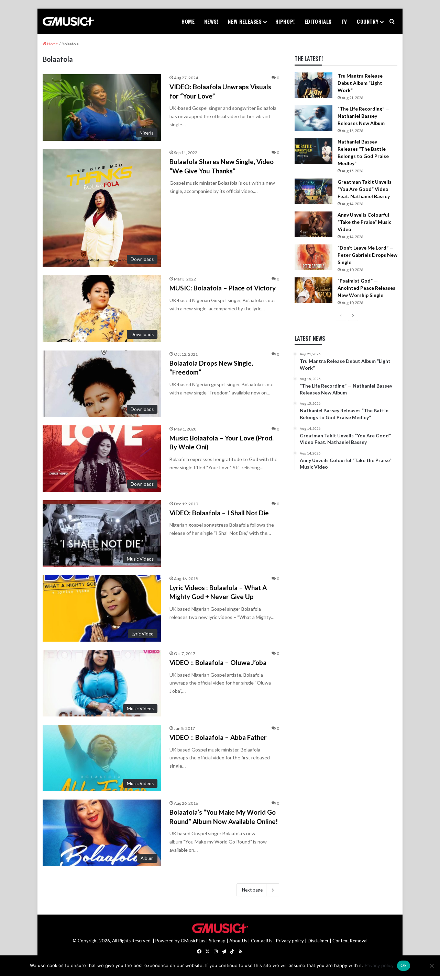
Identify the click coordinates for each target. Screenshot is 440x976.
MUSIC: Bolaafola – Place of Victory (222, 288)
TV (344, 21)
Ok (403, 965)
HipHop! (285, 21)
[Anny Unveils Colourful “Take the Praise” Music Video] (313, 224)
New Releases (245, 21)
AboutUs (238, 940)
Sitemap (217, 940)
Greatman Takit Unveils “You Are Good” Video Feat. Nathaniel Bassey (365, 189)
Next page (252, 890)
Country (367, 21)
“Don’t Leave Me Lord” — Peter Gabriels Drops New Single (367, 255)
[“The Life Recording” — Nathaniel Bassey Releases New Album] (313, 118)
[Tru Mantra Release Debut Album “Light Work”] (313, 85)
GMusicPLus (193, 940)
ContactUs (261, 940)
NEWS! (211, 21)
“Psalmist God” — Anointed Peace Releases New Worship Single (366, 288)
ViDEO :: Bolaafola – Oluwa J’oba (217, 662)
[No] (431, 965)
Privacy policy (290, 940)
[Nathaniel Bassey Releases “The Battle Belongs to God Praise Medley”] (313, 151)
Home (188, 21)
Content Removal (349, 940)
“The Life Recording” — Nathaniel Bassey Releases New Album (363, 116)
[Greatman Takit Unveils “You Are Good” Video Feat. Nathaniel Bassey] (313, 191)
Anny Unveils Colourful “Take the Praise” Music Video (364, 222)
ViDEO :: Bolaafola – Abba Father (218, 737)
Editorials (318, 21)
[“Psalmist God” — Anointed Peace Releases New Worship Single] (313, 290)
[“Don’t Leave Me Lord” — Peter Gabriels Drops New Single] (313, 257)
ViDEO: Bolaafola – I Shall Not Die (219, 513)
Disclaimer (318, 940)
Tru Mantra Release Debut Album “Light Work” (360, 83)
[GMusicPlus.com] (68, 21)
